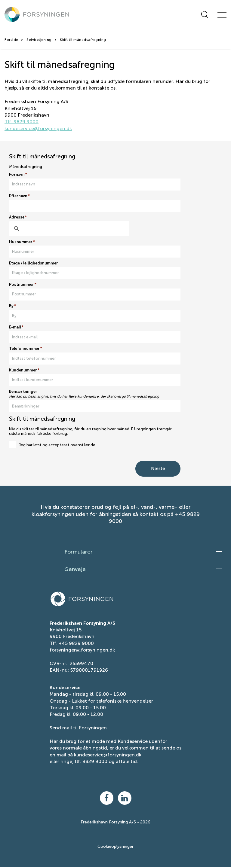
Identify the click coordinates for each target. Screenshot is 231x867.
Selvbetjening (39, 40)
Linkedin (124, 798)
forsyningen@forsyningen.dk (82, 650)
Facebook (106, 798)
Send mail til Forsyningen (78, 728)
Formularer (78, 551)
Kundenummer (24, 370)
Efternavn (19, 196)
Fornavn (18, 174)
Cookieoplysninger (115, 846)
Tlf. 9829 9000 (21, 121)
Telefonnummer (25, 348)
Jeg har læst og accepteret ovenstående (57, 445)
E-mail (16, 327)
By (12, 306)
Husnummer (22, 242)
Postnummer (22, 284)
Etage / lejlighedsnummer (33, 263)
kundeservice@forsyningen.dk (38, 128)
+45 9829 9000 (76, 643)
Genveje (75, 569)
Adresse (18, 217)
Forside (11, 40)
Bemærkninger (23, 391)
